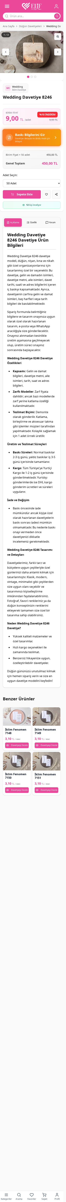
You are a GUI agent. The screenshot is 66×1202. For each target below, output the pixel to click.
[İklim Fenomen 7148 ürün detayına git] (17, 716)
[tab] (13, 222)
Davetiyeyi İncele (19, 745)
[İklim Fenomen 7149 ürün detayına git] (46, 716)
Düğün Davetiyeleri (30, 26)
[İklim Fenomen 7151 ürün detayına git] (46, 761)
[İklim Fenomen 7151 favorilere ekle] (36, 755)
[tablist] (31, 222)
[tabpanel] (31, 457)
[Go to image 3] (35, 77)
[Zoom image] (57, 36)
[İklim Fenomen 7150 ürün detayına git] (17, 761)
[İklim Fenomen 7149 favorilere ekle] (36, 711)
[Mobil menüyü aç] (7, 6)
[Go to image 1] (28, 77)
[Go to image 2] (32, 77)
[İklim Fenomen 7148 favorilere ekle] (6, 711)
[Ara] (57, 16)
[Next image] (57, 51)
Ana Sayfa (8, 26)
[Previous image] (5, 51)
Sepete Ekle (25, 194)
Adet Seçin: (10, 175)
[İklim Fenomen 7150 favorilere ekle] (6, 755)
